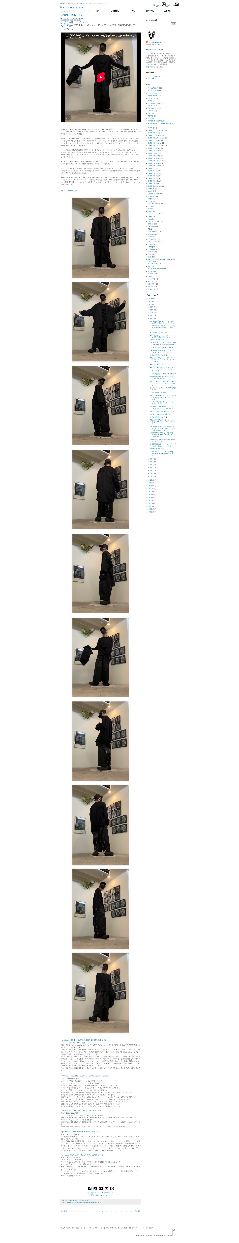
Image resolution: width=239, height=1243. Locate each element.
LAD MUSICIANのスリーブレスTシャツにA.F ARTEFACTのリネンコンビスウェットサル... (163, 434)
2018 (150, 494)
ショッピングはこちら (154, 49)
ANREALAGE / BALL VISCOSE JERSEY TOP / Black (82, 1111)
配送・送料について (131, 1228)
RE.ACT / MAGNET (154, 242)
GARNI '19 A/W (153, 178)
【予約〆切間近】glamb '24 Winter (161, 347)
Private (150, 237)
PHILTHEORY (153, 232)
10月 (152, 313)
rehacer (150, 244)
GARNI (150, 128)
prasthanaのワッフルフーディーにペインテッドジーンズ (162, 377)
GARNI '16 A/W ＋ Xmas (156, 161)
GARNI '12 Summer (154, 135)
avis (149, 101)
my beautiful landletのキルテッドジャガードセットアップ (162, 440)
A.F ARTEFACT (153, 88)
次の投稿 (64, 1211)
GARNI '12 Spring (154, 133)
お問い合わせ (94, 1195)
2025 (150, 301)
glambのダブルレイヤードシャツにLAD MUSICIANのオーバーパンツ (162, 322)
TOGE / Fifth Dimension (156, 269)
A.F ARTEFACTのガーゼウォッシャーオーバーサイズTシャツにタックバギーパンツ (162, 369)
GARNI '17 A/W (153, 168)
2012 (150, 512)
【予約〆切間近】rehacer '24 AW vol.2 (163, 374)
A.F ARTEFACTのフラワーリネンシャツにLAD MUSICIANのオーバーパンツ (163, 422)
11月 (152, 310)
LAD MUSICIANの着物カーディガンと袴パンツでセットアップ (163, 351)
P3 (149, 229)
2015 (150, 503)
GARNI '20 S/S (153, 183)
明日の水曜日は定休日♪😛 (159, 417)
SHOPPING (115, 10)
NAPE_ (150, 216)
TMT (149, 266)
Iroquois (151, 199)
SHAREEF (151, 249)
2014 (150, 506)
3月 (151, 470)
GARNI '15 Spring (154, 156)
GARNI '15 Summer (154, 158)
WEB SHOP (152, 78)
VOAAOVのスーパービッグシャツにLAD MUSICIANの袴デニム (162, 336)
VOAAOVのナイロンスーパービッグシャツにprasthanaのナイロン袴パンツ (163, 327)
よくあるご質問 (148, 1228)
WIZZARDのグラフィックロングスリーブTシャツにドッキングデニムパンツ (163, 383)
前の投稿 (137, 1211)
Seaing (150, 247)
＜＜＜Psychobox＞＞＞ (106, 1193)
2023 (150, 480)
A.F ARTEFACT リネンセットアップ (162, 411)
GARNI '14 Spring (154, 148)
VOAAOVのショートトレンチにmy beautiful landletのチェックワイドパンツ (163, 453)
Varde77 (151, 279)
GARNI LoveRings (154, 186)
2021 (150, 486)
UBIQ (150, 276)
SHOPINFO (150, 10)
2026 (150, 299)
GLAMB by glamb (154, 194)
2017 (150, 497)
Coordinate (78, 1202)
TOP (97, 10)
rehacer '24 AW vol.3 (157, 340)
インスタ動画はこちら (70, 191)
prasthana (92, 1202)
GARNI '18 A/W (153, 173)
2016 (150, 500)
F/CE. (150, 113)
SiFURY (151, 252)
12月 (152, 307)
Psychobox (152, 239)
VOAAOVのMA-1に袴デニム (159, 392)
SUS (149, 257)
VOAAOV (98, 1202)
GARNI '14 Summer (154, 151)
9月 (151, 316)
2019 (150, 492)
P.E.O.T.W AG (152, 226)
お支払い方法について (111, 1228)
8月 (151, 319)
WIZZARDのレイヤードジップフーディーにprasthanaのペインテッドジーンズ (163, 397)
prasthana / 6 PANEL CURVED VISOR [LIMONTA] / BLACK (84, 1040)
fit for (149, 118)
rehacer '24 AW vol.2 (157, 449)
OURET (150, 224)
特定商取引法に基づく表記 (70, 1228)
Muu (149, 211)
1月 (151, 476)
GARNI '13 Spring (154, 140)
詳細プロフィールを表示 (154, 67)
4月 (151, 468)
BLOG (132, 10)
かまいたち (152, 289)
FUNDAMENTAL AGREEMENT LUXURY (162, 123)
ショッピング (91, 1193)
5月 (151, 465)
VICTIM (150, 281)
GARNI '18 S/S (153, 176)
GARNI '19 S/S (153, 181)
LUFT (150, 206)
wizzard (150, 286)
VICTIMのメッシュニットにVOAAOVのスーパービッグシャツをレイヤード (163, 343)
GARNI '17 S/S (153, 171)
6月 (151, 462)
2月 (151, 473)
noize (150, 219)
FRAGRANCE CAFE (155, 121)
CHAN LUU (152, 106)
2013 (150, 509)
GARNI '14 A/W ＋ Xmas (156, 145)
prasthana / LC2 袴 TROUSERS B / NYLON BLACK (81, 1132)
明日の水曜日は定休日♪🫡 (159, 332)
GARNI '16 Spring (154, 163)
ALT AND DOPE (153, 93)
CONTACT (167, 10)
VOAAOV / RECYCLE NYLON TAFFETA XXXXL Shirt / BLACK (85, 1076)
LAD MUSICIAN (153, 204)
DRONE (151, 111)
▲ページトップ (106, 1195)
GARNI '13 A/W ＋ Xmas (156, 138)
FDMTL (150, 116)
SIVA (149, 254)
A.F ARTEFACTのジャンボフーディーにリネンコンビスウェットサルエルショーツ (163, 359)
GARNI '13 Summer (154, 143)
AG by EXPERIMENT (155, 91)
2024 (150, 304)
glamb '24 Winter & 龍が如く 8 (160, 414)
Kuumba (151, 201)
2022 (150, 483)
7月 (151, 459)
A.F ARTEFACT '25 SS (157, 364)
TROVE (150, 274)
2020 (150, 489)
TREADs (151, 271)
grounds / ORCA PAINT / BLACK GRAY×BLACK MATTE (82, 1155)
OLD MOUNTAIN (153, 221)
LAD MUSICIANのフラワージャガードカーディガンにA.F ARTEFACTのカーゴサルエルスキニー (163, 428)
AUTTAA (151, 98)
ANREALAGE (70, 1202)
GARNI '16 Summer (154, 166)
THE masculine (153, 264)
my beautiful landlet (154, 214)
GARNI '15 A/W (153, 153)
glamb (150, 191)
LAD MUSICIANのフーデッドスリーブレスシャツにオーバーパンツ (163, 445)
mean (150, 209)
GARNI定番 (152, 188)
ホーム (101, 1211)
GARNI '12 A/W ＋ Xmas (156, 130)
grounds (85, 1202)
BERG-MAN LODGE (155, 103)
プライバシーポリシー (91, 1228)
